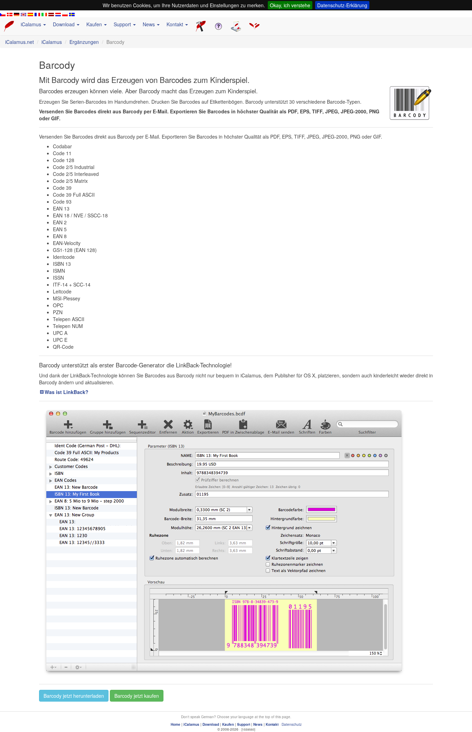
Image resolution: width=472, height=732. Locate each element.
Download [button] (64, 24)
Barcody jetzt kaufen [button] (136, 695)
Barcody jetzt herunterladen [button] (74, 695)
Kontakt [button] (176, 24)
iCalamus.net (19, 41)
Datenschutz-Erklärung (342, 5)
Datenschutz (292, 724)
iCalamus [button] (32, 24)
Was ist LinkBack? (66, 391)
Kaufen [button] (94, 24)
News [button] (149, 24)
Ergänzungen (84, 41)
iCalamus (51, 41)
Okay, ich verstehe (290, 5)
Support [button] (123, 24)
